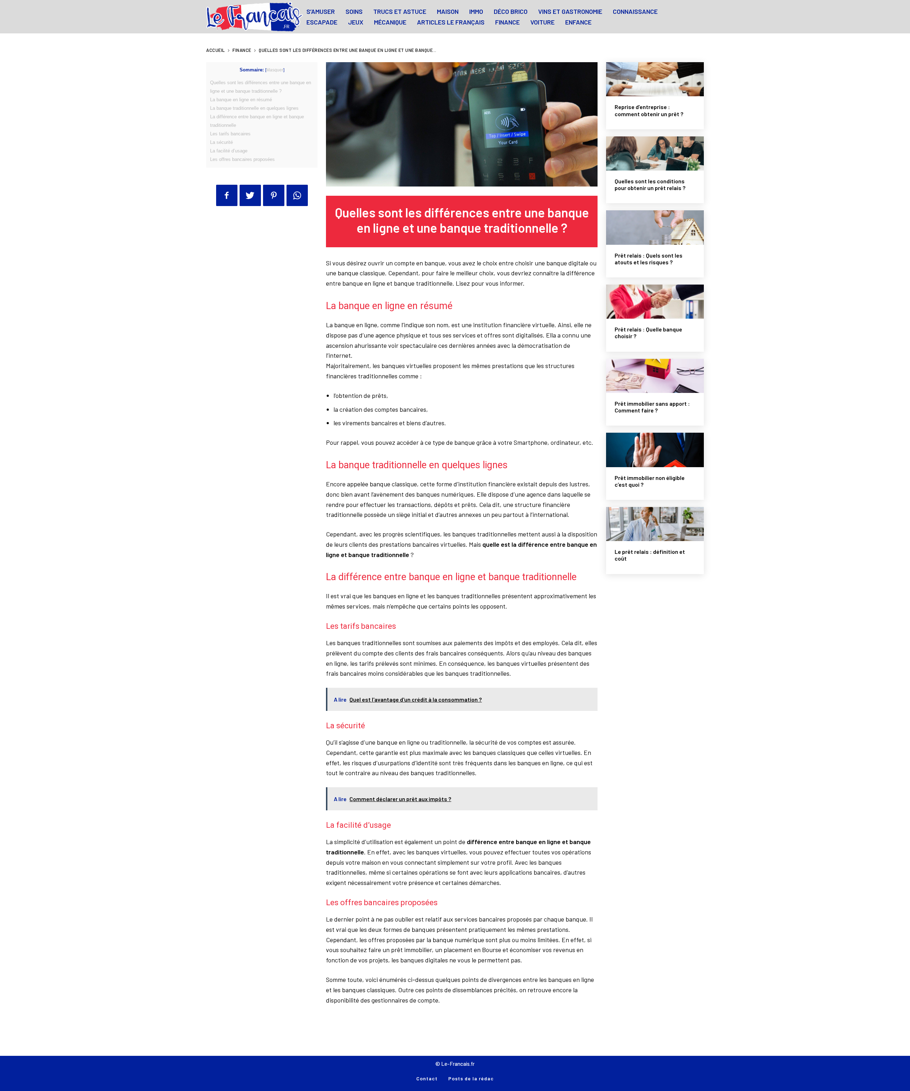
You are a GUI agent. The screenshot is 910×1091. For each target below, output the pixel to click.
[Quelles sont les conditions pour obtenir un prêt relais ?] (655, 153)
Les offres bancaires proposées (242, 159)
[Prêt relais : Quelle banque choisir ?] (655, 302)
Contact (427, 1078)
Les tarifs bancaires (230, 133)
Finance (241, 50)
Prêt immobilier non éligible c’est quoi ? (650, 481)
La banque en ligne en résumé (241, 99)
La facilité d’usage (228, 150)
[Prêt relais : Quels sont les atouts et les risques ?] (655, 227)
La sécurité (221, 142)
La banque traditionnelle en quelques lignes (254, 108)
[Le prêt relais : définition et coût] (655, 524)
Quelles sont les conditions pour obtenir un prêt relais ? (650, 184)
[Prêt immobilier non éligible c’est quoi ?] (655, 450)
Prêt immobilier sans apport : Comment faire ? (652, 407)
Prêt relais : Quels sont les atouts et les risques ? (648, 258)
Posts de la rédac (471, 1078)
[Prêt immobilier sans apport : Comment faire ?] (655, 376)
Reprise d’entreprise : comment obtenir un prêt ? (649, 110)
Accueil (215, 50)
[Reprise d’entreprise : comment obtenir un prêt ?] (655, 79)
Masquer (274, 69)
